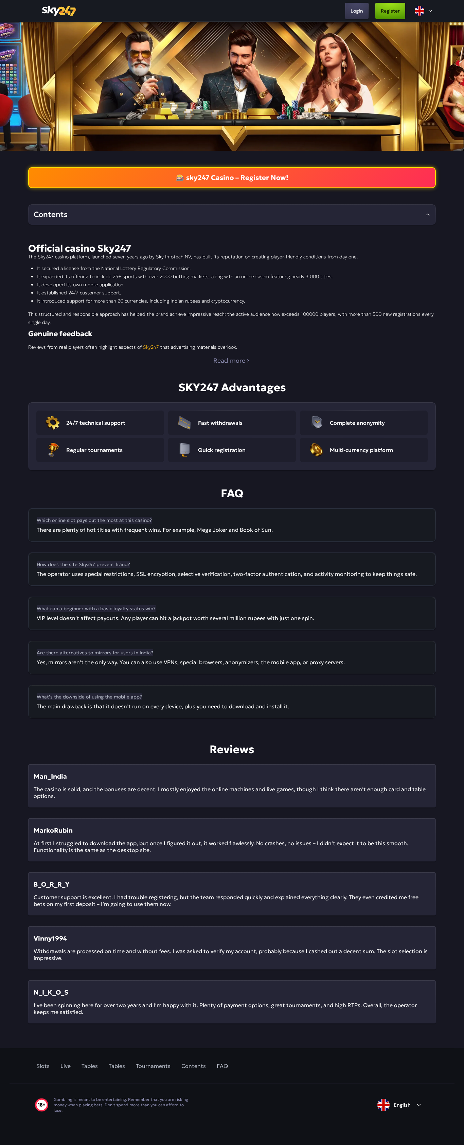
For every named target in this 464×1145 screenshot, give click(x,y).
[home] (59, 11)
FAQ (222, 1065)
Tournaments (153, 1065)
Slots (43, 1065)
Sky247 (151, 347)
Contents (193, 1065)
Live (65, 1065)
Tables (90, 1065)
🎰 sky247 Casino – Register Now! (232, 177)
